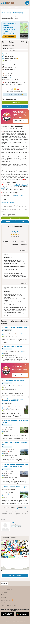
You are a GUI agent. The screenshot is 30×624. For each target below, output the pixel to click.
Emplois (3, 594)
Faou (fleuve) (4, 188)
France (9, 77)
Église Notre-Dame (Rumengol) (20, 184)
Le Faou (12, 79)
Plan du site (4, 592)
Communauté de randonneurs (8, 605)
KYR (12, 522)
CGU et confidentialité (6, 589)
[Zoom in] (27, 542)
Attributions (3, 557)
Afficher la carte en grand (15, 575)
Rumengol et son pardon (7, 202)
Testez (9, 36)
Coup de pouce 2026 (6, 600)
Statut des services (10, 621)
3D (24, 556)
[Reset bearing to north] (27, 546)
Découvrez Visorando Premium (14, 94)
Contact (3, 602)
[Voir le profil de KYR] (5, 526)
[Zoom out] (27, 544)
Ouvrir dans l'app (16, 102)
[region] (15, 549)
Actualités (3, 597)
